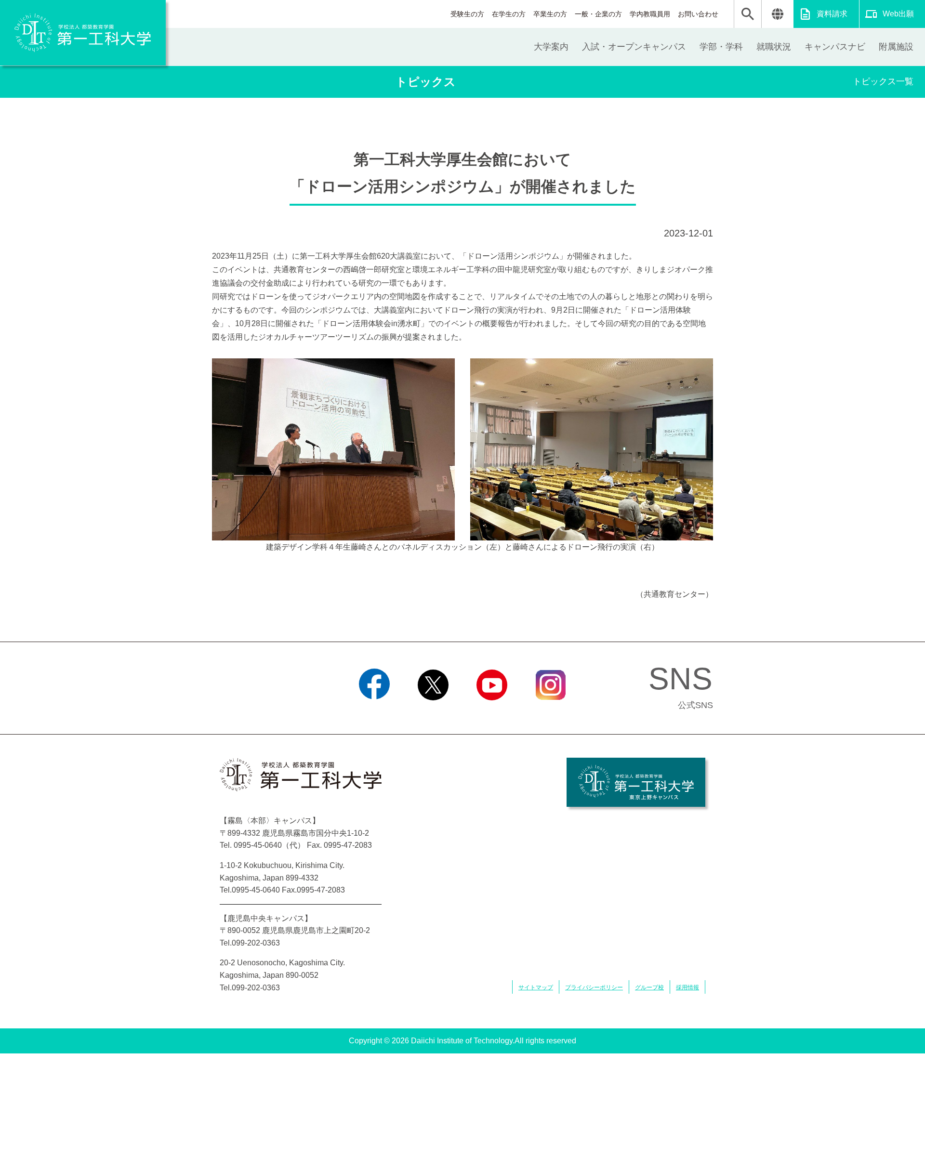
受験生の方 (467, 14)
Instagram (550, 712)
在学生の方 (509, 14)
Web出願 (898, 14)
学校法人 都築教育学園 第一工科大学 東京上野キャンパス (636, 782)
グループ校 (649, 987)
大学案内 (551, 47)
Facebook (374, 712)
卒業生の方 (550, 14)
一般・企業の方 (598, 14)
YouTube (491, 712)
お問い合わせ (698, 14)
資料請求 (832, 14)
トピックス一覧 (883, 81)
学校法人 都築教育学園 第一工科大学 (83, 33)
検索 (748, 14)
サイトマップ (535, 987)
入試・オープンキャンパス (634, 47)
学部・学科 (721, 47)
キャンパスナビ (835, 47)
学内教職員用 (650, 14)
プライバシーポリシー (594, 987)
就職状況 (773, 47)
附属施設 (896, 47)
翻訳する (777, 14)
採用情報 (687, 987)
